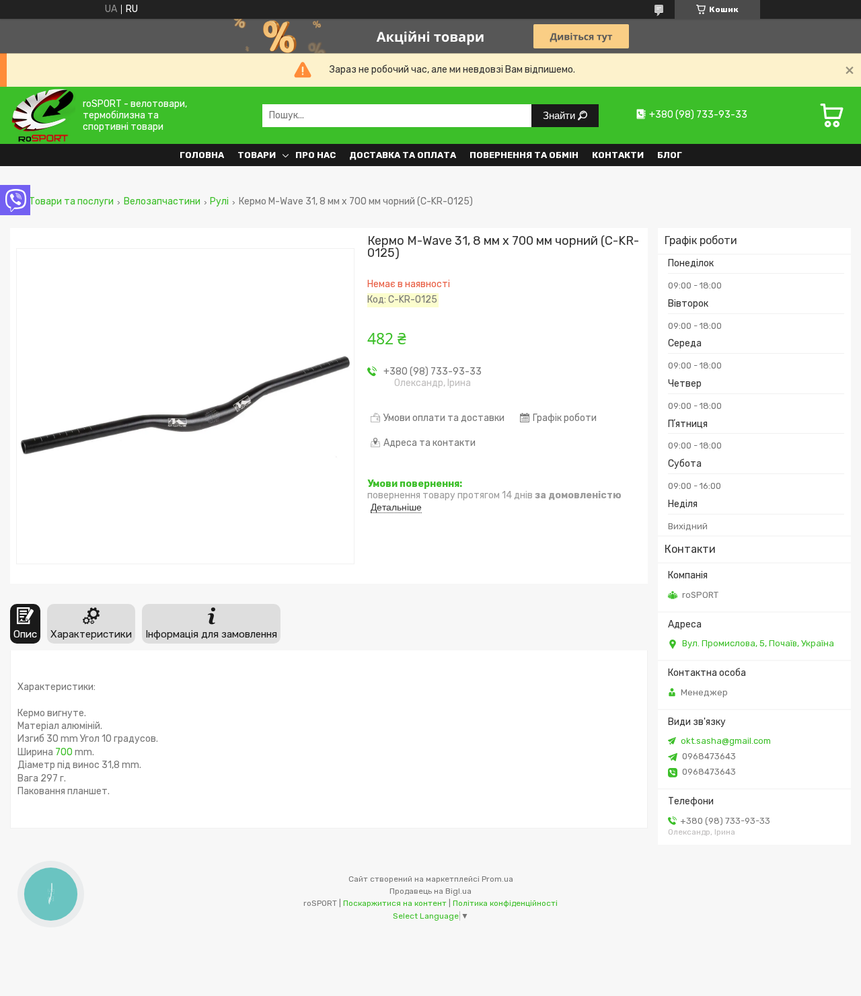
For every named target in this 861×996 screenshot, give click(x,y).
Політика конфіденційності (505, 903)
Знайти (560, 115)
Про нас (315, 155)
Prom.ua (497, 879)
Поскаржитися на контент (395, 903)
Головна (202, 155)
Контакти (618, 155)
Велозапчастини (162, 201)
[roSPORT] (42, 115)
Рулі (219, 201)
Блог (669, 155)
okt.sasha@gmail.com (726, 741)
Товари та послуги (71, 201)
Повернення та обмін (524, 155)
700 (64, 752)
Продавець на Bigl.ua (430, 891)
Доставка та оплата (402, 155)
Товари (256, 155)
